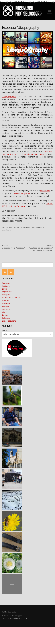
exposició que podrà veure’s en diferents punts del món (27, 152)
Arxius (5, 330)
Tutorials (6, 309)
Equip (4, 289)
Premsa (5, 306)
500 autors (45, 190)
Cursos (5, 315)
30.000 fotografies (22, 193)
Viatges (5, 312)
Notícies (5, 300)
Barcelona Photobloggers (32, 227)
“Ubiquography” (9, 96)
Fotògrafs (6, 294)
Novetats (6, 303)
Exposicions (6, 230)
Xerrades (6, 283)
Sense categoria (9, 321)
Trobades (6, 286)
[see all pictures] (12, 584)
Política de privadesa (9, 612)
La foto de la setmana (11, 297)
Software (6, 318)
